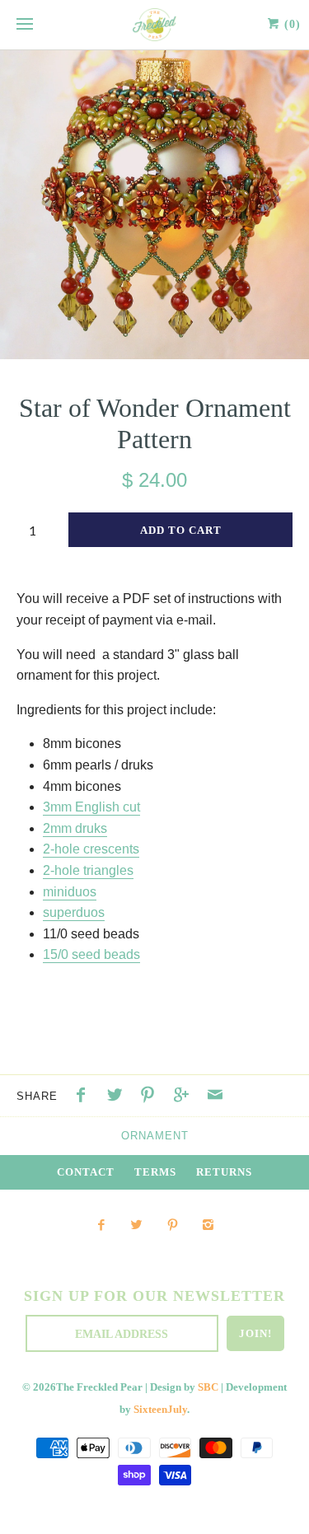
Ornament (155, 1135)
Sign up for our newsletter (154, 1296)
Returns (224, 1172)
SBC (208, 1387)
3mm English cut (91, 807)
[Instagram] (208, 1226)
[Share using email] (215, 1097)
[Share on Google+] (185, 1097)
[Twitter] (136, 1226)
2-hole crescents (91, 849)
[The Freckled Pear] (154, 24)
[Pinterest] (172, 1226)
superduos (74, 912)
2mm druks (75, 828)
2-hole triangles (88, 870)
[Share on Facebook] (85, 1097)
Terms (155, 1172)
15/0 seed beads (91, 954)
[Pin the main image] (151, 1097)
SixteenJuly (160, 1409)
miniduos (69, 892)
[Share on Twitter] (118, 1097)
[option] (154, 204)
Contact (86, 1172)
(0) (290, 24)
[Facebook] (101, 1226)
